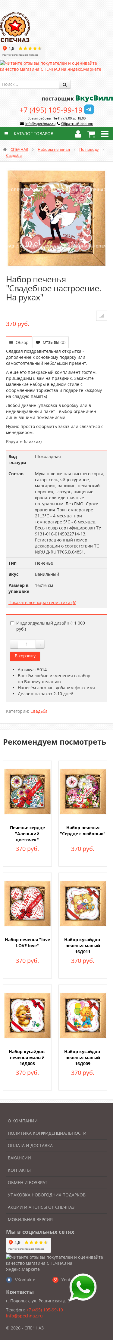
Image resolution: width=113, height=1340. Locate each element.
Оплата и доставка (30, 1145)
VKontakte (25, 1280)
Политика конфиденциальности (47, 1133)
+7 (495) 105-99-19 (51, 110)
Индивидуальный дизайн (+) (50, 626)
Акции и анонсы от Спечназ (41, 1207)
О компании (23, 1121)
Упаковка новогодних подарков (47, 1195)
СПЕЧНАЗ (19, 149)
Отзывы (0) (53, 342)
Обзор (21, 342)
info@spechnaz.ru (40, 123)
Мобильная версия (30, 1219)
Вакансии (19, 1158)
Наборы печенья (54, 149)
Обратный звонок (77, 123)
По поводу (89, 149)
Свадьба (14, 155)
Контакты (19, 1170)
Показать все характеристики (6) (42, 602)
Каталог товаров (33, 133)
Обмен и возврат (27, 1182)
